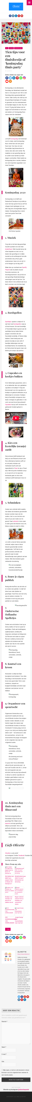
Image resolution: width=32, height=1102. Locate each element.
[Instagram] (13, 16)
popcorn (7, 823)
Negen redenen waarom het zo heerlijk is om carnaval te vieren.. (19, 900)
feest (8, 929)
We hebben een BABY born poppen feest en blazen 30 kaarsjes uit (9, 880)
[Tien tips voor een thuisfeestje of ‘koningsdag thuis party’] (16, 33)
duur (16, 468)
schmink (15, 521)
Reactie (4, 1021)
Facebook (21, 855)
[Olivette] (16, 6)
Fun (7, 48)
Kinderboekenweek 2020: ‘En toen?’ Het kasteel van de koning (19, 879)
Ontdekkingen (18, 48)
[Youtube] (22, 16)
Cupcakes (8, 404)
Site (3, 1061)
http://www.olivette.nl (23, 954)
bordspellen (17, 324)
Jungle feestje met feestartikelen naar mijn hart (19, 920)
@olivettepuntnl (23, 1089)
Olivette (11, 48)
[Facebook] (10, 16)
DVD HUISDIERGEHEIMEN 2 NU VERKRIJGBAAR (9, 920)
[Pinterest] (19, 16)
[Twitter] (10, 77)
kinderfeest (8, 249)
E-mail (4, 1054)
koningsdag (14, 139)
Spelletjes (8, 321)
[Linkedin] (13, 77)
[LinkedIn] (16, 16)
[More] (10, 81)
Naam (4, 1047)
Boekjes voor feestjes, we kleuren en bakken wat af (9, 899)
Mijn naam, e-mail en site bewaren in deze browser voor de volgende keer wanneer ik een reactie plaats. (15, 1072)
